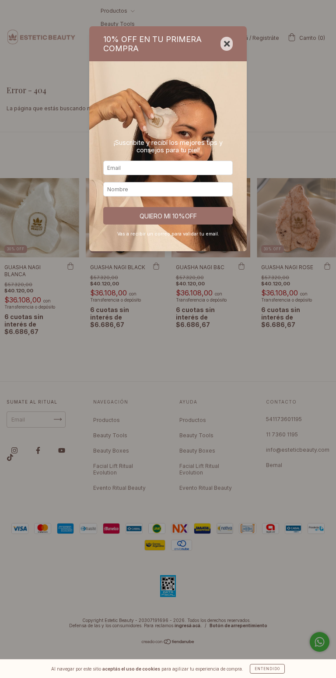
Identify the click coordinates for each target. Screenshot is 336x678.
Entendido (267, 669)
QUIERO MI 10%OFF (168, 216)
